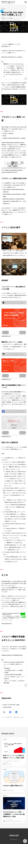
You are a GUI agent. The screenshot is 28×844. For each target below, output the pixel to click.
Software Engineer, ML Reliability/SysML (12, 655)
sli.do (2, 453)
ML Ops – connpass (8, 133)
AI (3, 16)
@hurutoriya (4, 46)
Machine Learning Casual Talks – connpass (14, 138)
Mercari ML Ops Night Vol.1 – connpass (11, 57)
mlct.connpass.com (6, 623)
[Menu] (26, 2)
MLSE (4, 135)
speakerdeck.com (6, 336)
